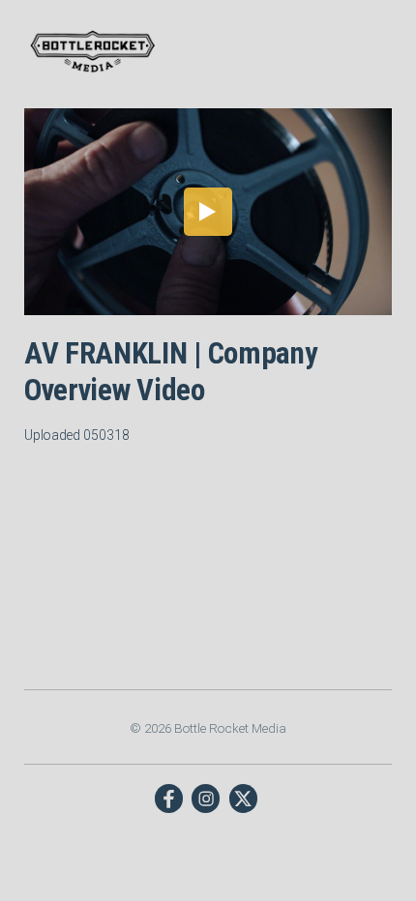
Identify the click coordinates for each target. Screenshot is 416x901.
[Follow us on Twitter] (243, 798)
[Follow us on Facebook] (169, 798)
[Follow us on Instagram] (206, 798)
